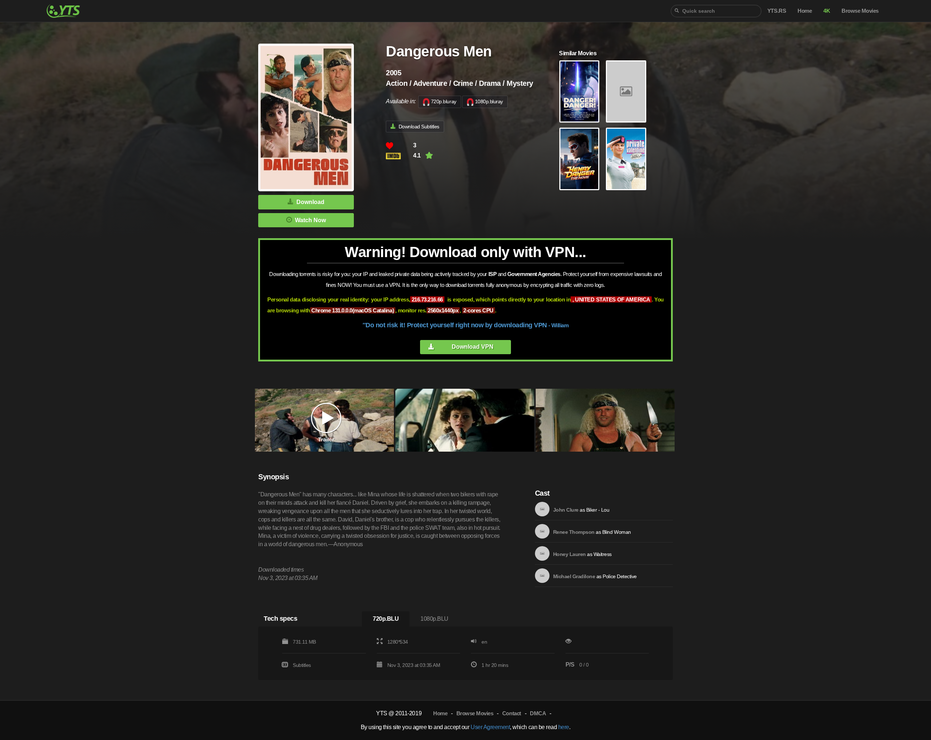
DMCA (538, 713)
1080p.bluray (489, 101)
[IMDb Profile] (542, 509)
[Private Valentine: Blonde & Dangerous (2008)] (626, 159)
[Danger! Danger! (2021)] (579, 91)
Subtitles (302, 665)
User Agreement (490, 727)
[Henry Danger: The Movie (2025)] (579, 159)
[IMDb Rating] (399, 156)
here (563, 727)
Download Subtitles (419, 126)
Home (440, 713)
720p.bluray (443, 101)
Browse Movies (475, 713)
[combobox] (716, 11)
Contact (511, 713)
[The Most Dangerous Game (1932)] (626, 91)
